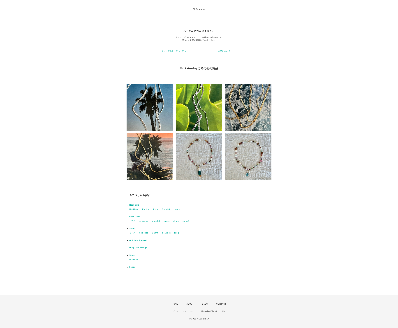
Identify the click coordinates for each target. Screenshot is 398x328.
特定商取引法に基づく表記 (213, 311)
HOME (175, 304)
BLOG (205, 304)
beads (132, 267)
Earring (146, 209)
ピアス (132, 221)
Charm (155, 233)
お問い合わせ (224, 51)
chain (176, 221)
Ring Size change (138, 248)
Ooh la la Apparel (138, 240)
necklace (143, 221)
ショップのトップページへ (174, 51)
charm (177, 209)
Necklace (134, 209)
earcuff (186, 221)
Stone (132, 255)
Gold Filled (134, 217)
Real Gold (134, 205)
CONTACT (221, 304)
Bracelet (166, 209)
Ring (155, 209)
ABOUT (190, 304)
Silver (132, 228)
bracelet (156, 221)
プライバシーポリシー (183, 311)
